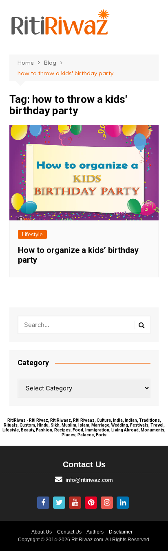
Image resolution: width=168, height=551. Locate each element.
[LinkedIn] (123, 503)
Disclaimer (121, 532)
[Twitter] (59, 503)
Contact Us (69, 532)
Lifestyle (32, 234)
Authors (95, 532)
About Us (41, 532)
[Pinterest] (91, 503)
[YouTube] (75, 503)
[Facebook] (43, 503)
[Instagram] (107, 503)
